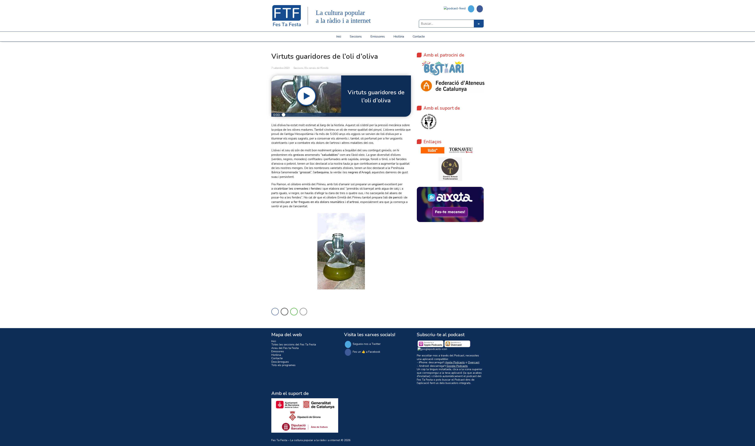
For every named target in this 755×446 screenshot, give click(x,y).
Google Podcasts (457, 366)
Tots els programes (283, 365)
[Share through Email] (303, 311)
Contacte (419, 36)
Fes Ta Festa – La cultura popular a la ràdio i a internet (305, 440)
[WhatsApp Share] (294, 311)
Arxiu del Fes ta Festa (285, 348)
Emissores (377, 36)
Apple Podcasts (455, 362)
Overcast (473, 362)
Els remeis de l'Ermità (316, 68)
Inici (338, 36)
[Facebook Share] (275, 311)
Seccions (356, 36)
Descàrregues (280, 362)
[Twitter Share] (284, 311)
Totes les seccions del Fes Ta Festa (293, 344)
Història (398, 36)
